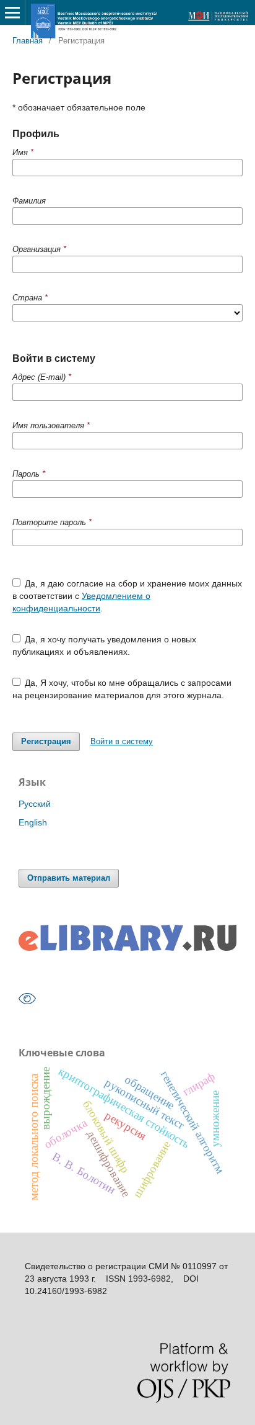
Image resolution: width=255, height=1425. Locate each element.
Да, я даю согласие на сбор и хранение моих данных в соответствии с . (127, 595)
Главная (27, 40)
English (33, 822)
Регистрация (46, 741)
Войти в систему (121, 741)
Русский (35, 804)
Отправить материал (68, 878)
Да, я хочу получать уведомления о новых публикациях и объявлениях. (104, 645)
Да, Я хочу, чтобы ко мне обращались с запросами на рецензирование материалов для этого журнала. (122, 689)
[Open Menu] (12, 12)
